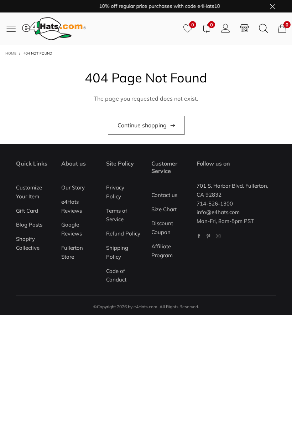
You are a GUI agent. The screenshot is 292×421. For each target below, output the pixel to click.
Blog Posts (29, 224)
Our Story (73, 187)
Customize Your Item (29, 192)
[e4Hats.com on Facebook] (199, 236)
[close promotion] (272, 6)
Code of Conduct (116, 275)
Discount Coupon (162, 227)
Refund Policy (123, 233)
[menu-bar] (13, 28)
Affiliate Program (162, 251)
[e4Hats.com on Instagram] (218, 236)
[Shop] (244, 29)
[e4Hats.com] (100, 28)
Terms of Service (116, 215)
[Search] (263, 29)
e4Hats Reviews (71, 206)
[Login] (225, 29)
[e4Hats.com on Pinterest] (208, 236)
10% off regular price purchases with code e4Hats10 (156, 6)
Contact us (164, 195)
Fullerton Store (72, 252)
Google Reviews (71, 229)
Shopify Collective (28, 243)
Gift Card (27, 210)
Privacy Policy (115, 192)
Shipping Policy (117, 252)
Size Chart (164, 209)
